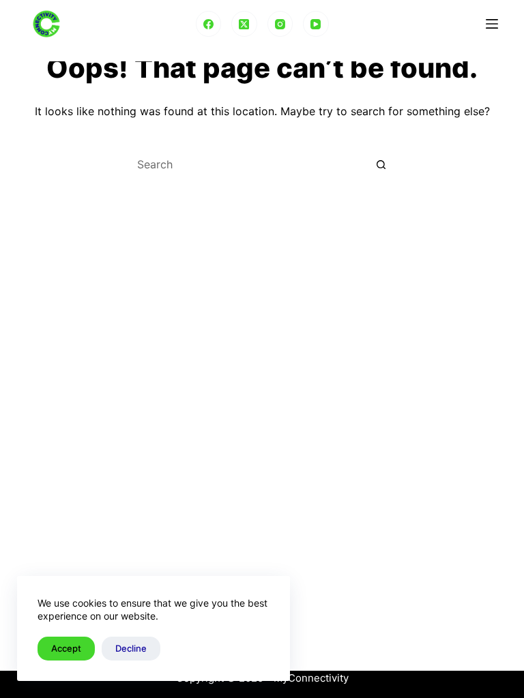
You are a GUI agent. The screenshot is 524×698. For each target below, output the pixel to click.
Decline (131, 648)
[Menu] (492, 24)
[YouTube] (316, 24)
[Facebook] (209, 24)
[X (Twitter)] (244, 24)
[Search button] (381, 164)
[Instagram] (280, 24)
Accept (66, 648)
